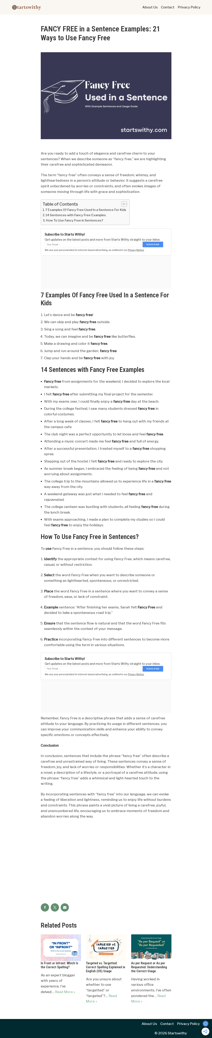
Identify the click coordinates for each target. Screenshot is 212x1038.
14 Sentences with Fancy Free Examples (76, 215)
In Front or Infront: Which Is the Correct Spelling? (59, 965)
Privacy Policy (189, 7)
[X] (55, 907)
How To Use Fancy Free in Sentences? (74, 220)
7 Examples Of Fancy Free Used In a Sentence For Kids (85, 210)
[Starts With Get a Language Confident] (26, 7)
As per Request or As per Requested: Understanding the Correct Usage (149, 967)
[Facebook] (45, 907)
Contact (167, 7)
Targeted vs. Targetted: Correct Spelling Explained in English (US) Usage (105, 967)
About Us (150, 7)
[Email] (65, 907)
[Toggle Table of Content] (122, 204)
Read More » (65, 992)
